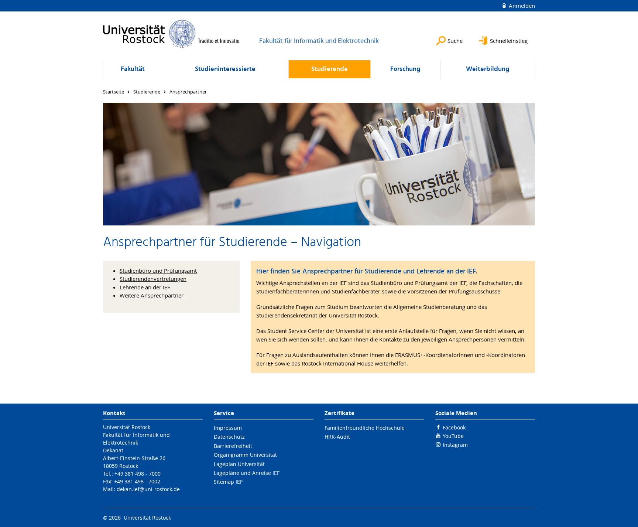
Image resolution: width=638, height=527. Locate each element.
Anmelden (521, 5)
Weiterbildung (487, 69)
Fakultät (133, 69)
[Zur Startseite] (171, 33)
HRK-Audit (337, 436)
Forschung (405, 69)
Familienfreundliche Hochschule (365, 427)
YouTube (453, 435)
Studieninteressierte (225, 69)
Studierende (329, 69)
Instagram (455, 444)
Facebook (454, 427)
